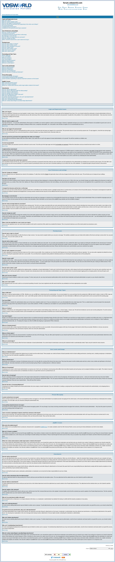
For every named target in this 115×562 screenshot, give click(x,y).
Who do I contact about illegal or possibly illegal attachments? (17, 100)
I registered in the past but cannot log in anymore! (14, 28)
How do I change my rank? (8, 38)
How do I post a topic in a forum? (10, 43)
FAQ (60, 7)
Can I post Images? (7, 59)
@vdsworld (56, 557)
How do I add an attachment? (9, 89)
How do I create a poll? (7, 47)
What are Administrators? (8, 67)
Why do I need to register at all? (10, 21)
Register (86, 7)
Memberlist (71, 7)
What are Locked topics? (8, 63)
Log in (85, 9)
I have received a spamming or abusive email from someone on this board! (20, 78)
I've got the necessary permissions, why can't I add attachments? (18, 97)
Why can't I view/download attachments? (12, 99)
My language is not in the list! (9, 36)
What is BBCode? (6, 55)
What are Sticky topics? (8, 61)
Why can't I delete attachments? (10, 98)
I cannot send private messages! (10, 76)
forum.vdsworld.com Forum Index (10, 14)
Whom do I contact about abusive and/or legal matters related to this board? (20, 85)
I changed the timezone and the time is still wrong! (14, 34)
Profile (61, 9)
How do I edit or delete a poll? (9, 48)
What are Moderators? (7, 68)
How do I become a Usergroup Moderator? (12, 72)
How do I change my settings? (9, 32)
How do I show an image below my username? (13, 37)
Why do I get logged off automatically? (11, 23)
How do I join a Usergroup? (9, 70)
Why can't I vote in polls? (8, 51)
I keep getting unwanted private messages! (12, 77)
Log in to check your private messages (73, 9)
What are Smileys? (6, 58)
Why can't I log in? (6, 20)
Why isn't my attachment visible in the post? (12, 94)
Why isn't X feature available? (9, 84)
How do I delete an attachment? (10, 92)
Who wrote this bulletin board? (9, 82)
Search (65, 7)
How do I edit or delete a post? (9, 45)
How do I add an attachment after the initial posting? (14, 90)
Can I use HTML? (6, 56)
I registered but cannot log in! (9, 26)
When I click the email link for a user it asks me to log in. (15, 39)
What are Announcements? (8, 60)
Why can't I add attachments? (9, 95)
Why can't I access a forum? (9, 50)
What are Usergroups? (7, 69)
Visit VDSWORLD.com (72, 4)
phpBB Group (44, 427)
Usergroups (79, 7)
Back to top (5, 118)
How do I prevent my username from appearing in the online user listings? (20, 24)
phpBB (55, 559)
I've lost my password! (7, 25)
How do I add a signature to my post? (11, 46)
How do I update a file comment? (10, 93)
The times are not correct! (8, 33)
